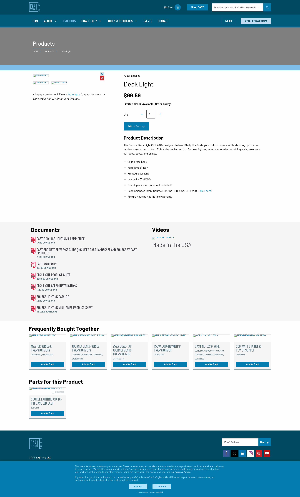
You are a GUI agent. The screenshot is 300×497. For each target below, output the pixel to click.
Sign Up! (264, 441)
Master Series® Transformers (42, 350)
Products (49, 51)
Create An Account (256, 20)
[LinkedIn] (242, 453)
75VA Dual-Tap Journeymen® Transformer (122, 352)
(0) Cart (168, 7)
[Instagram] (250, 453)
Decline (162, 486)
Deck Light (66, 51)
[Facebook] (226, 453)
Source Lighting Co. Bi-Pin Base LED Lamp (46, 403)
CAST (35, 51)
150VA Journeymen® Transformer (167, 350)
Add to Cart (134, 126)
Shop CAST (197, 7)
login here (74, 94)
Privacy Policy (182, 471)
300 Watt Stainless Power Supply (249, 350)
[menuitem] (35, 21)
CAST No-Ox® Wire (209, 352)
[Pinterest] (259, 453)
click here (205, 190)
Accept (138, 486)
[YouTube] (267, 453)
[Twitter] (234, 453)
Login (228, 20)
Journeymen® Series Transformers (87, 352)
